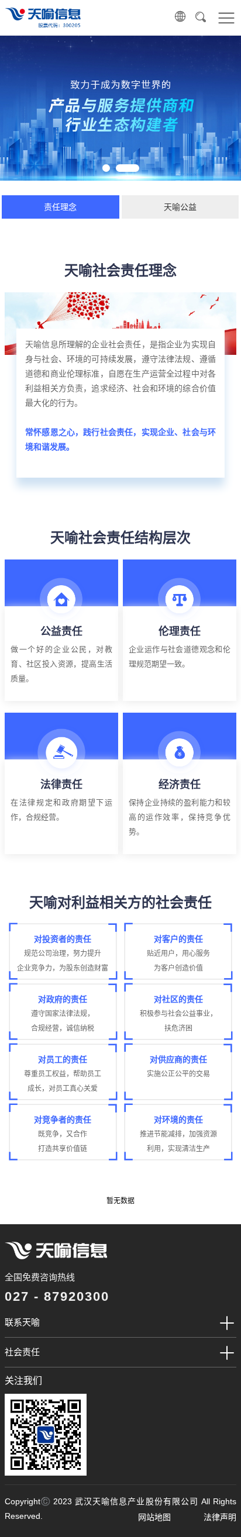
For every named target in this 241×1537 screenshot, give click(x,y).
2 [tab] (130, 167)
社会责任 (22, 1352)
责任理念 (60, 207)
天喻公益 (180, 207)
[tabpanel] (120, 108)
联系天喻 (22, 1322)
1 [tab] (105, 167)
